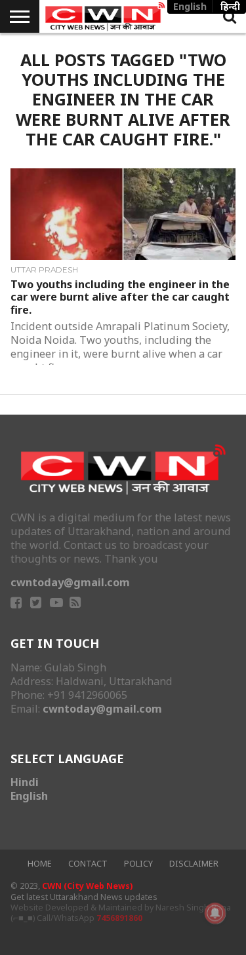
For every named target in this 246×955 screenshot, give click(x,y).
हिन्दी (230, 6)
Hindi (24, 782)
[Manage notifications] (215, 913)
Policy (138, 863)
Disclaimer (193, 863)
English (29, 796)
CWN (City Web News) (87, 885)
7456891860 (119, 918)
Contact (88, 863)
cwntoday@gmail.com (70, 582)
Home (40, 863)
